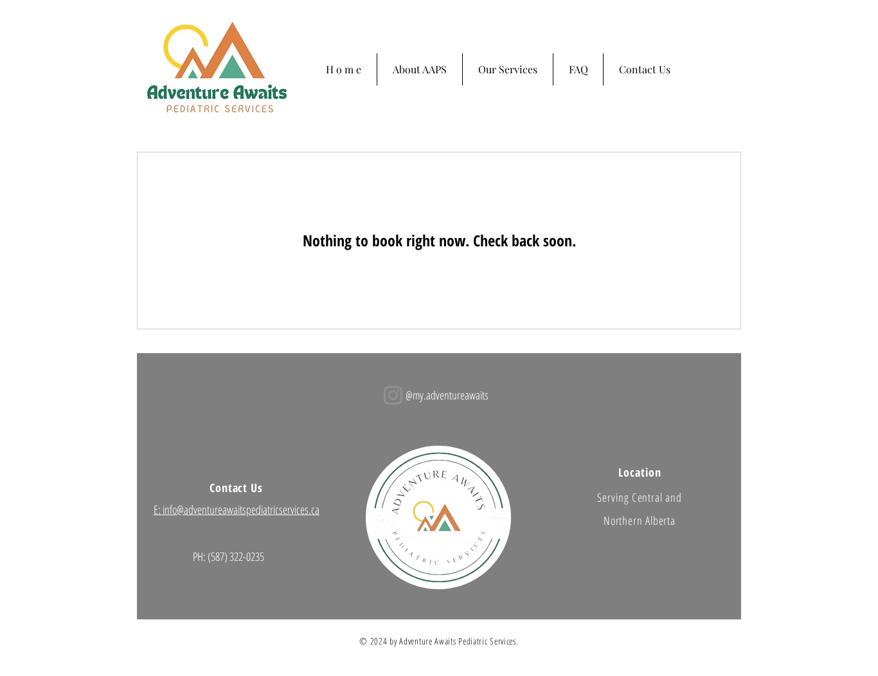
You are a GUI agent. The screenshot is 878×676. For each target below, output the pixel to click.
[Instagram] (393, 395)
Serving (614, 497)
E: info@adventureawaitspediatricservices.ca (236, 509)
